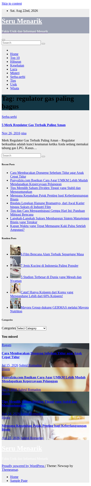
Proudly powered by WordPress (23, 466)
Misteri (14, 73)
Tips (13, 80)
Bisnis (6, 369)
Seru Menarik (22, 21)
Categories (9, 328)
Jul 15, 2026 (10, 365)
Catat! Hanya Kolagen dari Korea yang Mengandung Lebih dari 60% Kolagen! (41, 294)
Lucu (13, 69)
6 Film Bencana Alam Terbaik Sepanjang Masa (52, 254)
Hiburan (15, 61)
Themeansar (10, 469)
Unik (13, 84)
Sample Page (19, 480)
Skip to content (12, 3)
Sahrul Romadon (30, 365)
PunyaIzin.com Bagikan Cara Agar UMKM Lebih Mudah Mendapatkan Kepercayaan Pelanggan (49, 182)
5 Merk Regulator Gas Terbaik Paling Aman (34, 125)
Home (14, 54)
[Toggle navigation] (3, 39)
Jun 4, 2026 (9, 389)
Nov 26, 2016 (11, 133)
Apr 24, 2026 (11, 413)
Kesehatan (17, 65)
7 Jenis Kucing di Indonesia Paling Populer (49, 265)
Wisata (14, 88)
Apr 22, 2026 (11, 438)
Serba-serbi (17, 77)
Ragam (6, 345)
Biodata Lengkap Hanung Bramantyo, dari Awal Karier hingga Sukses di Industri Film (47, 205)
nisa (23, 133)
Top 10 (15, 58)
